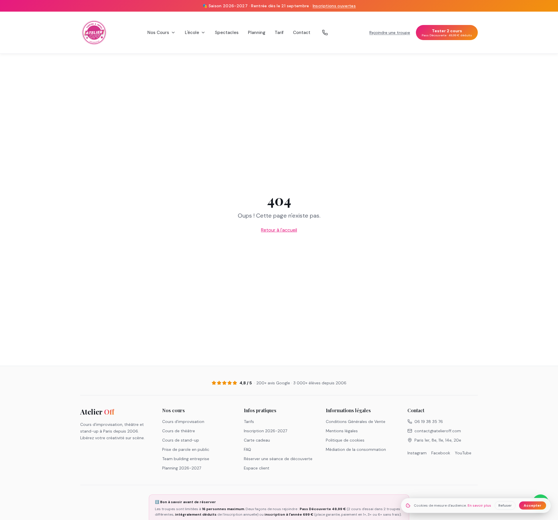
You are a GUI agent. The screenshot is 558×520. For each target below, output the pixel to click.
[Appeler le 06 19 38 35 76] (325, 32)
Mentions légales (342, 430)
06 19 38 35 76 (428, 421)
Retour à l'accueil (279, 230)
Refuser (505, 505)
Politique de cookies (345, 440)
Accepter (532, 505)
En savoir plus (479, 505)
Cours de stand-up (180, 440)
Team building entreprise (185, 458)
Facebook (440, 453)
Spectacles (227, 32)
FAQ (247, 449)
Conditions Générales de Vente (355, 421)
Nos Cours (158, 32)
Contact (301, 32)
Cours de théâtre (178, 430)
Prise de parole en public (185, 449)
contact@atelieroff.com (437, 430)
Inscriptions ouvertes (334, 5)
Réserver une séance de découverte (278, 458)
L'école (192, 32)
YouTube (463, 453)
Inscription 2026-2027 (265, 430)
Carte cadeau (257, 440)
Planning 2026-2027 (181, 468)
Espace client (256, 468)
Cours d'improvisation (183, 421)
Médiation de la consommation (356, 449)
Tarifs (249, 421)
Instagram (417, 453)
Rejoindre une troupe (389, 32)
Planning (256, 32)
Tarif (279, 32)
